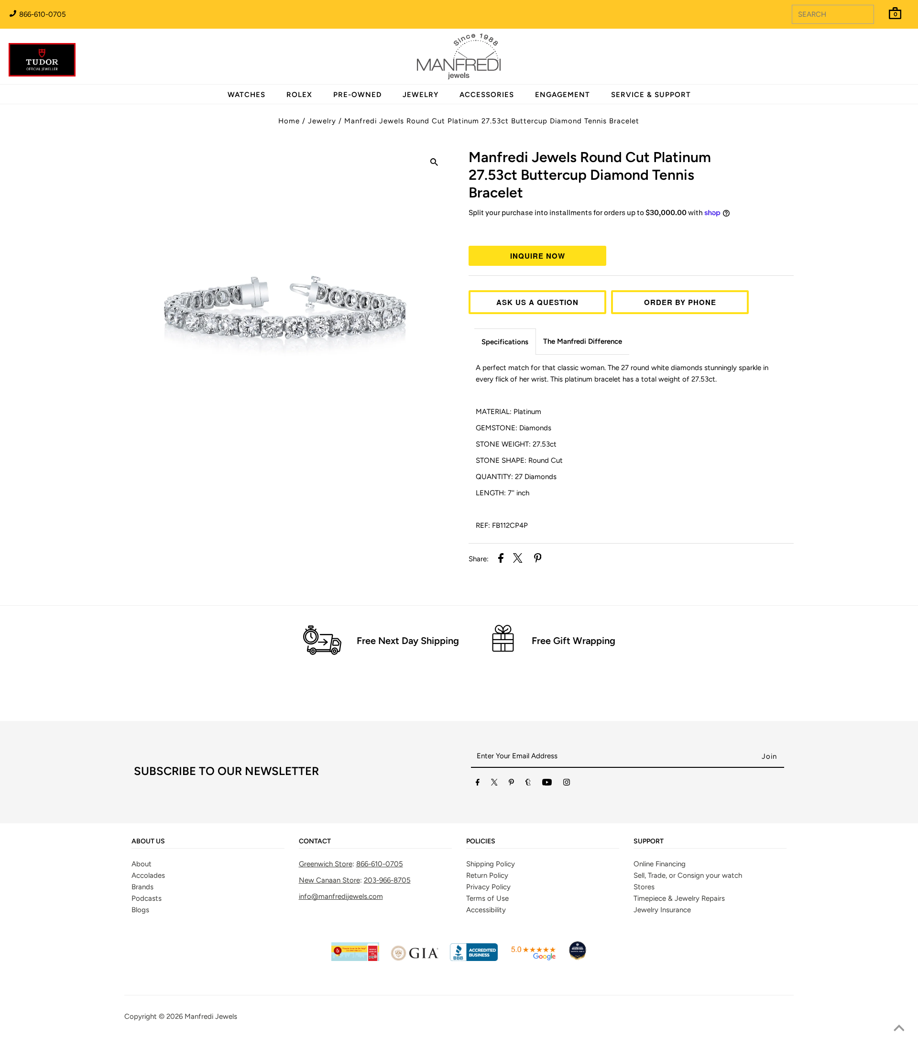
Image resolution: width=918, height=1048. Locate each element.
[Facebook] (478, 784)
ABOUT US (148, 841)
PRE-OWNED (357, 94)
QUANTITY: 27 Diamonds (516, 476)
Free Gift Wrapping (573, 640)
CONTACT (315, 841)
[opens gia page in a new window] (414, 958)
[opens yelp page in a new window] (355, 958)
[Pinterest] (511, 784)
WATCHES (246, 94)
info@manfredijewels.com (341, 896)
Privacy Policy (488, 887)
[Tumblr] (528, 784)
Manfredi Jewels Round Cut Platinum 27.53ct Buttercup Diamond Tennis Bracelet (491, 121)
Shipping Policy (490, 864)
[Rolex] (871, 62)
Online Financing (660, 864)
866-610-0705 (41, 14)
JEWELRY (420, 94)
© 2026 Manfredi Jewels (198, 1016)
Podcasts (146, 898)
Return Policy (487, 875)
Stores (644, 887)
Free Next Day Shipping (408, 640)
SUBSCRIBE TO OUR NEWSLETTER (226, 771)
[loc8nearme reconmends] (577, 958)
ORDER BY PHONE (680, 302)
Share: (479, 559)
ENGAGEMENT (562, 94)
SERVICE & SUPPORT (651, 94)
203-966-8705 (387, 880)
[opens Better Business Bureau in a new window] (474, 958)
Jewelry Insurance (662, 910)
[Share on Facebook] (500, 559)
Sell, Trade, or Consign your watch (688, 875)
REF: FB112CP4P (502, 525)
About (141, 864)
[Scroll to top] (898, 1028)
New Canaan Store (329, 880)
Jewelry (322, 121)
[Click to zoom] (434, 163)
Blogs (140, 910)
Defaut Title (631, 230)
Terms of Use (487, 898)
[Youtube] (547, 784)
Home (289, 121)
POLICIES (480, 841)
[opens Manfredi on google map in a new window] (533, 958)
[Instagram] (566, 784)
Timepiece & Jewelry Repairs (679, 898)
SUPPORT (649, 841)
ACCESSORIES (486, 94)
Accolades (148, 875)
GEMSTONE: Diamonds (514, 428)
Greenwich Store (325, 864)
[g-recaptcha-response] (459, 1041)
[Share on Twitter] (518, 559)
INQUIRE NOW (537, 256)
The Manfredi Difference (582, 341)
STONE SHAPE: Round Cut (519, 460)
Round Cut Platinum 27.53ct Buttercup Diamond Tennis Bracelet (590, 174)
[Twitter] (494, 784)
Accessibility (486, 910)
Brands (142, 887)
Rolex (871, 51)
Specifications (504, 342)
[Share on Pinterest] (538, 559)
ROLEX (299, 94)
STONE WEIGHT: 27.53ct (516, 444)
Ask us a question (537, 302)
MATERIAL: (508, 411)
